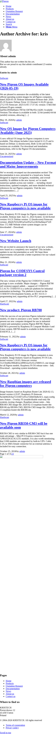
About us (10, 694)
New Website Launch (15, 241)
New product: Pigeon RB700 (21, 310)
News (8, 691)
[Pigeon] (4, 1)
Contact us (10, 696)
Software (4, 78)
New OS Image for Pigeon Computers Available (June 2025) (27, 130)
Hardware (4, 304)
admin (19, 120)
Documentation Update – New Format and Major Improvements (28, 164)
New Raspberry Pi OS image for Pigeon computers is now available (25, 206)
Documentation (13, 688)
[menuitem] (31, 6)
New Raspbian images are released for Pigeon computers (25, 383)
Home (8, 681)
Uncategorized (6, 156)
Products (10, 683)
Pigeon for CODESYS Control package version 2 (22, 273)
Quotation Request (14, 686)
